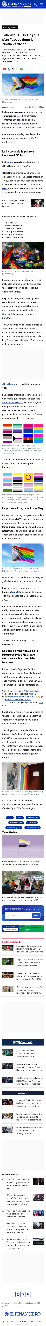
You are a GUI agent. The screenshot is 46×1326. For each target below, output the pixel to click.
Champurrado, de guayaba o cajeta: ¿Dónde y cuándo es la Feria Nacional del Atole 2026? (29, 976)
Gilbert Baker (8, 384)
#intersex (28, 691)
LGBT (19, 116)
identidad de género (13, 828)
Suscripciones (35, 1322)
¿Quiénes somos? (9, 1322)
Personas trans (33, 818)
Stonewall (7, 314)
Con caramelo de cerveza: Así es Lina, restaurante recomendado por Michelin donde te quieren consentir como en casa (29, 993)
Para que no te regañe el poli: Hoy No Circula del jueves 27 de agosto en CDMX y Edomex (29, 949)
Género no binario (16, 823)
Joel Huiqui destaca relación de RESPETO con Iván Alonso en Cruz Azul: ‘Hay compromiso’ (29, 1081)
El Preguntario (10, 27)
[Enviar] (36, 915)
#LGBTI (35, 697)
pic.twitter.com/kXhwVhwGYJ (18, 700)
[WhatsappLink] (23, 928)
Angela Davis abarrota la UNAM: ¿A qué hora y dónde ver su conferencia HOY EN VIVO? (29, 963)
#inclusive (36, 691)
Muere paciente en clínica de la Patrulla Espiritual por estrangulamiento (29, 1131)
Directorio (23, 1322)
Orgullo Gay (32, 823)
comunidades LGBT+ (12, 402)
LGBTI (20, 818)
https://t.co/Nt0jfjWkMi (21, 697)
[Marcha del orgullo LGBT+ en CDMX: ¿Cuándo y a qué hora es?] (37, 203)
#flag (30, 694)
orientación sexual (32, 828)
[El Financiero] (16, 4)
